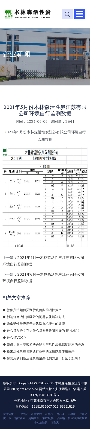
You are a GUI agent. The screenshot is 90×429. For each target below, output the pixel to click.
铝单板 (72, 414)
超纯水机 (33, 418)
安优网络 (61, 389)
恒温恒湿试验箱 (77, 418)
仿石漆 (60, 414)
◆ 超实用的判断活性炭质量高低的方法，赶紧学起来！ (42, 358)
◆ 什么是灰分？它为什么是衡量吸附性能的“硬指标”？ (41, 331)
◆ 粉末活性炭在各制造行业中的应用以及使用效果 (39, 351)
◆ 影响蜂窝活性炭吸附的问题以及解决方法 (34, 317)
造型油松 (36, 414)
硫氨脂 (61, 418)
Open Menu (79, 14)
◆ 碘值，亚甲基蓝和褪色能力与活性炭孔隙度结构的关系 (43, 344)
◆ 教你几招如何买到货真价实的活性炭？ (32, 310)
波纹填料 (48, 418)
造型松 (49, 414)
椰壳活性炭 (41, 422)
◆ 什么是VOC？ (15, 338)
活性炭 (24, 414)
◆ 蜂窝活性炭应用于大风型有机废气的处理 (34, 324)
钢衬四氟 (19, 418)
